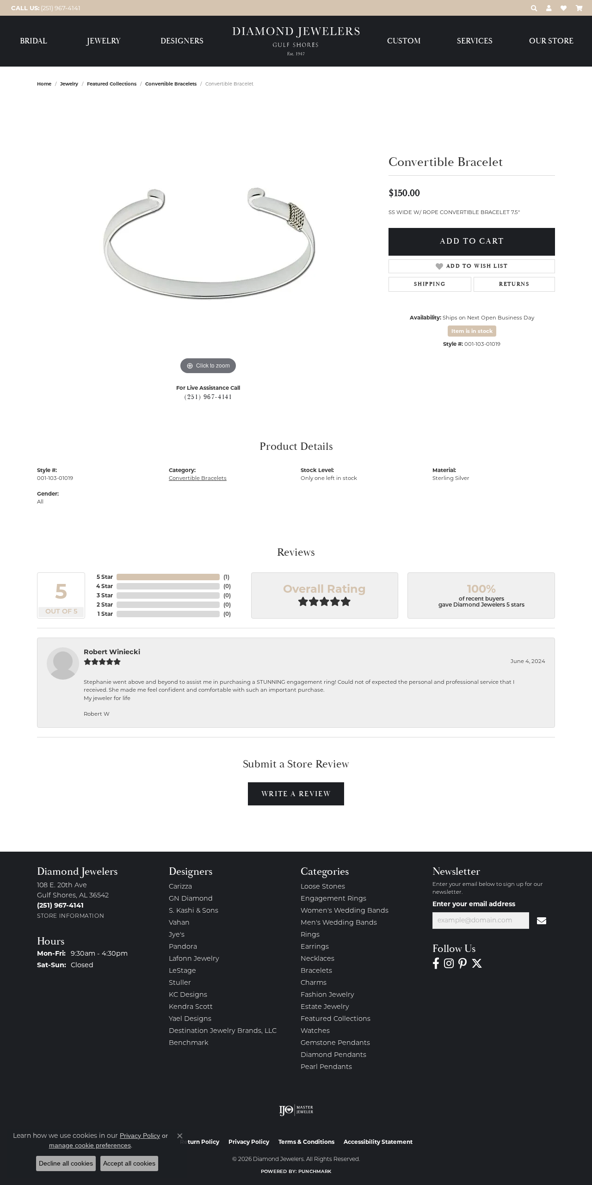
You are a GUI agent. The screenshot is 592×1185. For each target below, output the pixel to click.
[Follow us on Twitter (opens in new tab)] (476, 963)
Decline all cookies (66, 1163)
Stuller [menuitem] (180, 983)
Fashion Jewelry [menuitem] (327, 995)
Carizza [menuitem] (180, 887)
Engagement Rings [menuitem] (333, 899)
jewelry (69, 84)
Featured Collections (111, 84)
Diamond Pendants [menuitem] (333, 1055)
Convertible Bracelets (171, 84)
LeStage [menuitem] (182, 971)
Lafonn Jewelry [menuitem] (194, 959)
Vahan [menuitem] (179, 923)
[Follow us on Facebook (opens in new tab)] (435, 963)
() (226, 576)
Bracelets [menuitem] (316, 971)
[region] (208, 238)
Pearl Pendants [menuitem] (326, 1067)
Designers (182, 41)
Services (475, 41)
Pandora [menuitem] (183, 947)
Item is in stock (472, 331)
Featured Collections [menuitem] (335, 1019)
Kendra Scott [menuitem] (191, 1007)
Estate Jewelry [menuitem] (325, 1007)
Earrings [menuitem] (315, 947)
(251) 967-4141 (208, 397)
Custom (403, 41)
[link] (44, 8)
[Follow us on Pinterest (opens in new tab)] (462, 963)
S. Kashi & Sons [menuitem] (193, 911)
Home (44, 84)
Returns (514, 284)
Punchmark (314, 1171)
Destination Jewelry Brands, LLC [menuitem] (223, 1031)
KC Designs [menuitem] (188, 995)
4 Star (104, 586)
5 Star (105, 576)
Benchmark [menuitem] (188, 1043)
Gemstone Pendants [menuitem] (335, 1043)
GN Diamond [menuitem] (191, 899)
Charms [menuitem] (314, 983)
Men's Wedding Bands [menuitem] (339, 923)
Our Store (551, 41)
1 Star (105, 613)
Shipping (429, 284)
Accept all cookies (129, 1163)
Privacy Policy (248, 1141)
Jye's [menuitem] (177, 935)
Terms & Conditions (306, 1141)
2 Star (105, 604)
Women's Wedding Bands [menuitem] (344, 911)
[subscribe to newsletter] (542, 920)
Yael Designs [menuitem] (190, 1019)
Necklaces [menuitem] (317, 959)
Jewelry (104, 41)
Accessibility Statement (378, 1141)
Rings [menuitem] (310, 935)
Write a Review (296, 793)
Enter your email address (473, 904)
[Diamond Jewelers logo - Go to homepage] (296, 41)
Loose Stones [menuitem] (323, 887)
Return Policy (199, 1141)
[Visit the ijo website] (296, 1110)
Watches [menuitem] (315, 1031)
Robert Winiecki (112, 652)
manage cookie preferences (90, 1145)
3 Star (105, 595)
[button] (534, 8)
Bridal (33, 41)
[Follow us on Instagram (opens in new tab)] (449, 963)
